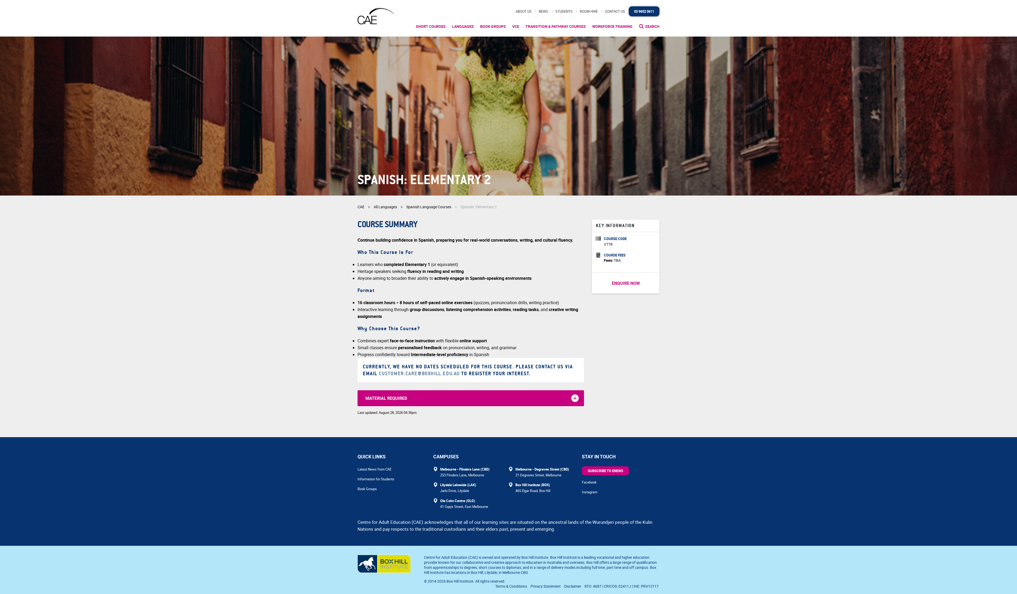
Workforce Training (612, 26)
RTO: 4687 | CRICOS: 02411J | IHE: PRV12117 (622, 586)
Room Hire (589, 11)
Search (652, 26)
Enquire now (626, 283)
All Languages (385, 206)
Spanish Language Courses (428, 206)
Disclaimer (572, 586)
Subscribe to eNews (605, 470)
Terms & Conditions (511, 586)
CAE (361, 206)
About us (524, 11)
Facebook (589, 482)
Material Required (386, 398)
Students (564, 11)
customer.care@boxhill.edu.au (419, 373)
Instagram (589, 492)
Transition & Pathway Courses (555, 26)
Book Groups (493, 26)
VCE (515, 26)
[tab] (471, 398)
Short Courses (431, 26)
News (543, 11)
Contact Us (615, 11)
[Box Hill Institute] (384, 571)
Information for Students (376, 479)
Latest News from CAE (374, 469)
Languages (463, 26)
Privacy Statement (545, 586)
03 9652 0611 (644, 11)
